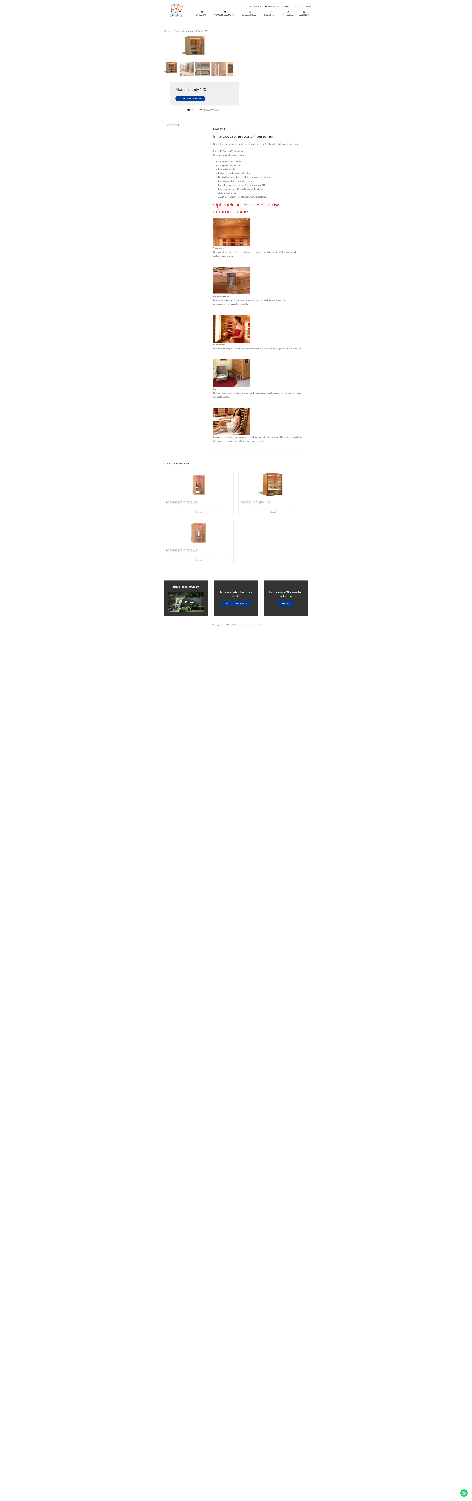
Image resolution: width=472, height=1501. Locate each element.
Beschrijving (173, 124)
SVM (258, 625)
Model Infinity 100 (181, 502)
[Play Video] (186, 602)
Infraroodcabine (179, 31)
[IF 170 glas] (195, 48)
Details (200, 512)
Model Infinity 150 (255, 502)
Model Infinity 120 (181, 550)
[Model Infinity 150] (273, 484)
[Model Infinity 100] (198, 484)
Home (167, 31)
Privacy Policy (240, 625)
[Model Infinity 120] (198, 532)
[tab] (172, 124)
